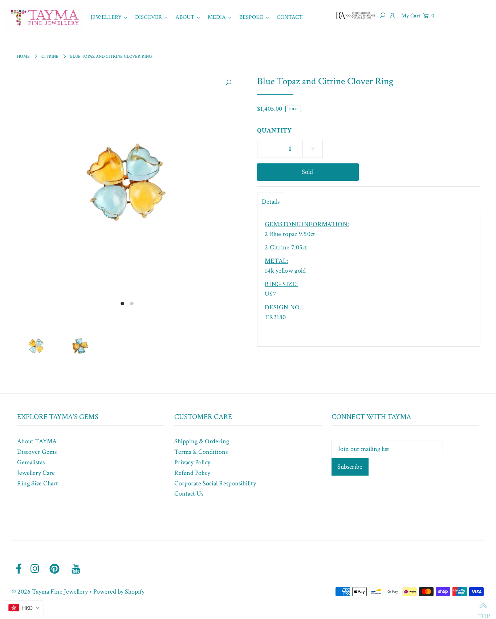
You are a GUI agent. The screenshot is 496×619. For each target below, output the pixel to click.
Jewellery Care (36, 473)
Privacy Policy (192, 462)
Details (271, 201)
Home (23, 56)
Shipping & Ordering (201, 441)
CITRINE (49, 56)
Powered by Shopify (119, 591)
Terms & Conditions (201, 452)
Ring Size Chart (37, 483)
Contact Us (188, 493)
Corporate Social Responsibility (215, 483)
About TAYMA (37, 441)
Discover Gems (37, 452)
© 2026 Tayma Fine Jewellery (50, 591)
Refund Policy (192, 473)
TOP (483, 606)
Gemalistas (31, 462)
